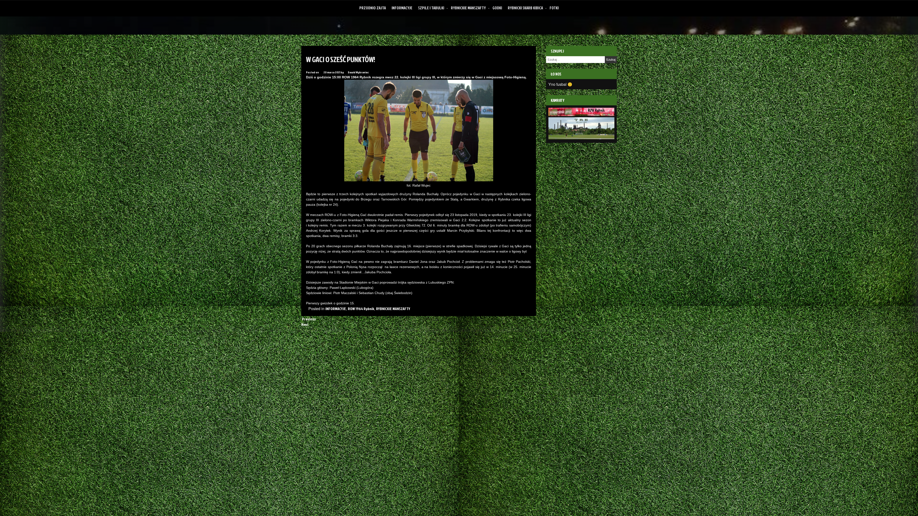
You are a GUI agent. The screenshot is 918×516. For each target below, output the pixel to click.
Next (305, 324)
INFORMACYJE (402, 8)
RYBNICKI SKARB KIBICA (525, 8)
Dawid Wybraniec (358, 72)
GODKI (497, 8)
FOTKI (554, 8)
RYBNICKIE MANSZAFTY (468, 8)
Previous (308, 319)
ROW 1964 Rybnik (361, 308)
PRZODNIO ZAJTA (372, 8)
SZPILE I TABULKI (431, 8)
